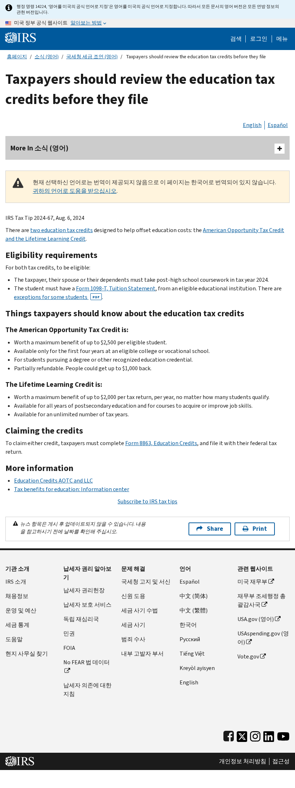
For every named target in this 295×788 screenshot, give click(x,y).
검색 (236, 38)
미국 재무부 (252, 581)
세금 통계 (17, 625)
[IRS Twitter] (242, 735)
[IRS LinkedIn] (268, 735)
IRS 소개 (15, 581)
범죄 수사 (133, 639)
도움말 (14, 639)
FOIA (69, 648)
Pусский (190, 639)
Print (260, 529)
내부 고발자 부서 (142, 653)
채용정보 (16, 596)
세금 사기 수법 (139, 610)
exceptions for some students (57, 297)
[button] (258, 38)
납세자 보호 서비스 (87, 604)
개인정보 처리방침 (242, 761)
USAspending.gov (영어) (263, 638)
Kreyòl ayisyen (197, 668)
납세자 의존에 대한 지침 (87, 689)
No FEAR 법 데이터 (86, 662)
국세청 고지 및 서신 (146, 581)
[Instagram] (255, 735)
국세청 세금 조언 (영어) (92, 56)
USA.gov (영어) (255, 619)
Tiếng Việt (192, 653)
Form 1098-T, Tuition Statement (115, 288)
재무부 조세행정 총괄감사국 (261, 600)
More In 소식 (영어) (39, 148)
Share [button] (215, 529)
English (252, 125)
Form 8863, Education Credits (161, 443)
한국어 (188, 625)
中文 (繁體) (194, 610)
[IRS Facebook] (228, 735)
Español (278, 125)
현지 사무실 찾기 (26, 653)
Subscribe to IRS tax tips (147, 501)
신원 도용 (133, 596)
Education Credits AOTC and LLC (53, 480)
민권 (69, 633)
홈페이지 (17, 56)
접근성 (281, 761)
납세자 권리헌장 (84, 590)
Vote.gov (248, 656)
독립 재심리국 (81, 619)
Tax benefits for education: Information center (71, 489)
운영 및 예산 (20, 610)
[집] (20, 37)
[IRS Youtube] (283, 735)
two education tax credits (61, 230)
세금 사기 (133, 625)
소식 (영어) (47, 56)
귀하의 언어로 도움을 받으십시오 (75, 191)
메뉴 (282, 38)
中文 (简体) (194, 596)
